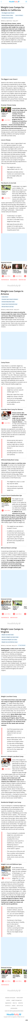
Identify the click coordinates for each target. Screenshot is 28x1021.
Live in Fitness (19, 15)
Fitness (9, 1010)
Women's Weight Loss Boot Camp (10, 637)
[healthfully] (14, 2)
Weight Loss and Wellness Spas (9, 642)
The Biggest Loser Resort (8, 13)
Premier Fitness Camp (7, 15)
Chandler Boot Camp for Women (10, 299)
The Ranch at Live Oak (7, 17)
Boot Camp (18, 1012)
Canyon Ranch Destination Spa (9, 304)
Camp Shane (5, 296)
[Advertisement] (14, 62)
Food (3, 1010)
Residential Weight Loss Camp (9, 639)
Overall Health (17, 1010)
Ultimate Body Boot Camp (8, 301)
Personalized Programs (7, 1012)
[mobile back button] (1, 1)
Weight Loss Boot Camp (7, 634)
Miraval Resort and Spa (7, 306)
